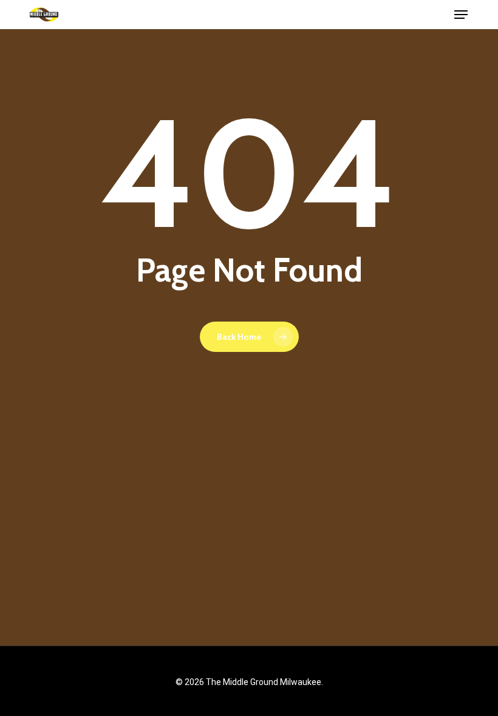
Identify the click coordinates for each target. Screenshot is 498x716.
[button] (461, 14)
